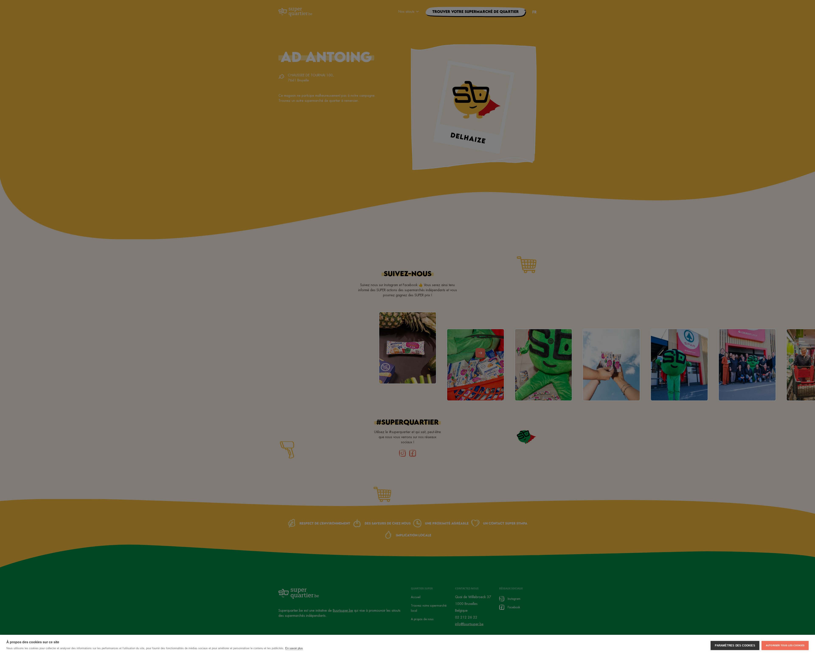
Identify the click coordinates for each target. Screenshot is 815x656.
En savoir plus (294, 648)
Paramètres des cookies (735, 645)
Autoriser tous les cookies (785, 645)
